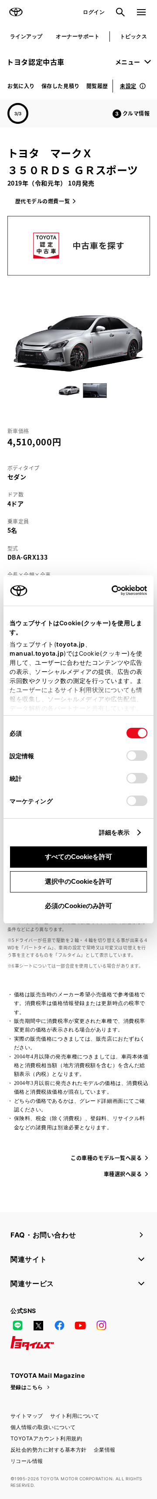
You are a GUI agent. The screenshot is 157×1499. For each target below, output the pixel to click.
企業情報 (105, 1449)
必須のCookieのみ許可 (78, 905)
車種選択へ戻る (123, 1173)
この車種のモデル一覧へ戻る (106, 1157)
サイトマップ (26, 1416)
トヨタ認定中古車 (36, 62)
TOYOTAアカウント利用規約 (46, 1438)
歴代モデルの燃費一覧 (42, 201)
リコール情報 (26, 1461)
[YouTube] (80, 1326)
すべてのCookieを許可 (78, 856)
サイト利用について (74, 1416)
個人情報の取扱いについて (43, 1427)
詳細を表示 (114, 832)
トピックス (133, 36)
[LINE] (17, 1326)
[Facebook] (59, 1326)
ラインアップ (26, 36)
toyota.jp (70, 644)
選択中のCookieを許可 (78, 881)
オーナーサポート (77, 36)
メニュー (127, 61)
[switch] (136, 755)
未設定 (128, 86)
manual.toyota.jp (37, 653)
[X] (38, 1326)
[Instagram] (101, 1326)
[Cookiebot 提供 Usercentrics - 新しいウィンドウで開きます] (109, 590)
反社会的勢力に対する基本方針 (48, 1449)
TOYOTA (15, 12)
